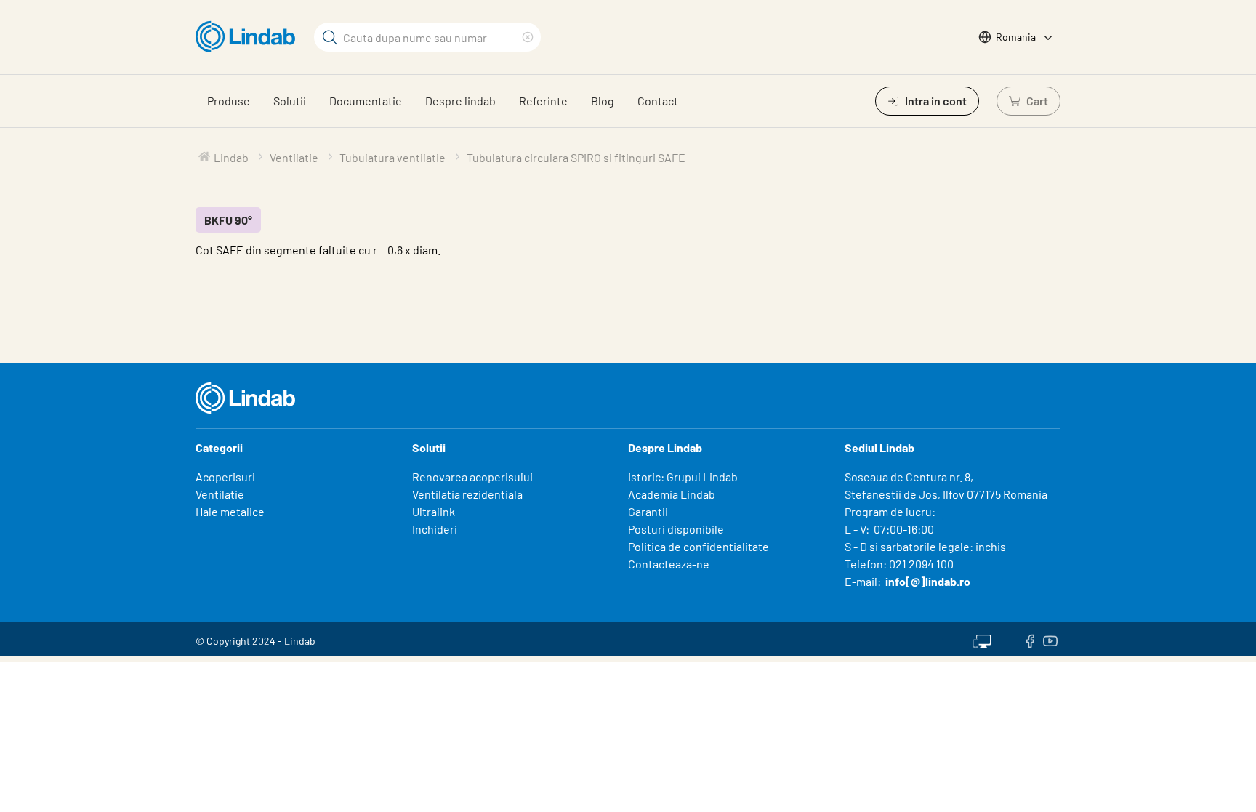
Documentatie (365, 101)
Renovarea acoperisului (472, 476)
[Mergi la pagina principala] (249, 37)
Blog (602, 101)
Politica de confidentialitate (698, 546)
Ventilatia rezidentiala (467, 494)
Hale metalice (230, 511)
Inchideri (434, 529)
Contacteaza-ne (668, 564)
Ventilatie (220, 494)
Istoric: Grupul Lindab (683, 476)
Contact (657, 101)
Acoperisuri (225, 476)
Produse (228, 101)
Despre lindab (460, 101)
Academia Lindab (671, 494)
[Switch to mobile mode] (982, 639)
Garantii (648, 511)
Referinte (543, 101)
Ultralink (433, 511)
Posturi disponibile (676, 529)
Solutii (289, 101)
